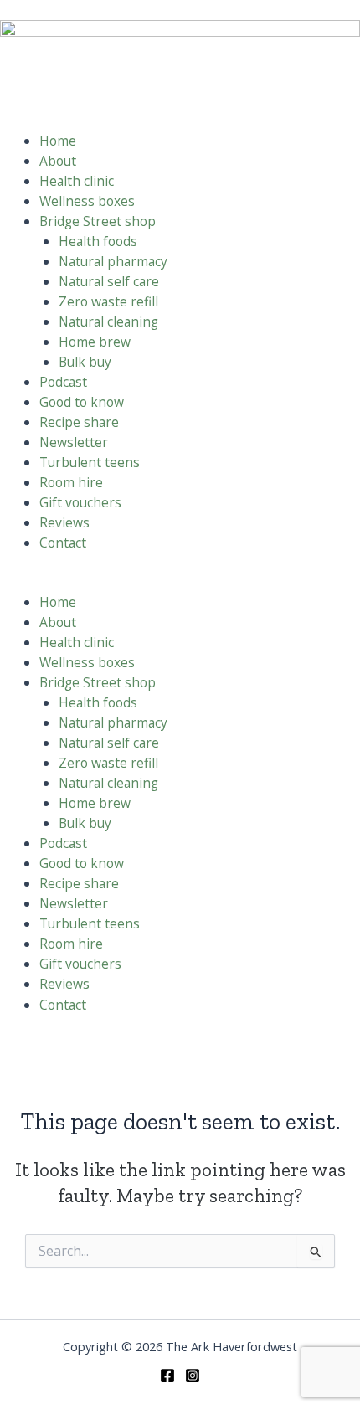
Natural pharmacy (113, 261)
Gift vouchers (80, 502)
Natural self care (109, 281)
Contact (62, 542)
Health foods (98, 241)
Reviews (64, 522)
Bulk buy (85, 361)
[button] (180, 582)
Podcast (63, 382)
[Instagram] (192, 1375)
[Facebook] (167, 1375)
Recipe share (79, 422)
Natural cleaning (108, 321)
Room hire (71, 482)
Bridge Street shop (97, 221)
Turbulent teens (89, 462)
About (57, 161)
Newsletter (73, 442)
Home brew (95, 341)
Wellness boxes (87, 201)
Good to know (81, 402)
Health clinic (76, 181)
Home (57, 140)
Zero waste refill (108, 301)
